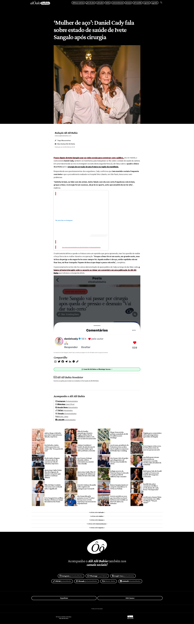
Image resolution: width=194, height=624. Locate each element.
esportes (147, 3)
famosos (128, 3)
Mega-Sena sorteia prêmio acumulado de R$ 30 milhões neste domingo (119, 435)
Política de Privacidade (97, 608)
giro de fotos (90, 3)
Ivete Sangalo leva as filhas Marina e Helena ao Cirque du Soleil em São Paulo (53, 500)
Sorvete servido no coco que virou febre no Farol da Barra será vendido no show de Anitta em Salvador (119, 500)
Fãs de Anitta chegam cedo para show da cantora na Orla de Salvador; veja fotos (52, 461)
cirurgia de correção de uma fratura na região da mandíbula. (93, 167)
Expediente (64, 598)
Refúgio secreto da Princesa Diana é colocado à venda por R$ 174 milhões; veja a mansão (119, 474)
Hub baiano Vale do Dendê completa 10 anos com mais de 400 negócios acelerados (152, 474)
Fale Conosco (130, 598)
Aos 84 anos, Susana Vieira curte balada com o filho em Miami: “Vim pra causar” (152, 500)
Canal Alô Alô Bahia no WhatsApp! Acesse (97, 369)
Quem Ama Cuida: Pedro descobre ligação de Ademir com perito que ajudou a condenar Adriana (53, 474)
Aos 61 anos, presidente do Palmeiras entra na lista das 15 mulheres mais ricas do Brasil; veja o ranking (119, 448)
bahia (108, 3)
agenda (154, 3)
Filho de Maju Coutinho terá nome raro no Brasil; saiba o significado (53, 487)
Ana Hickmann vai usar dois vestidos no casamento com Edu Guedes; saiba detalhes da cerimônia (152, 461)
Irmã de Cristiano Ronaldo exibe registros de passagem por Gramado (86, 487)
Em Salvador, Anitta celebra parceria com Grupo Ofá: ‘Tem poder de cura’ (53, 448)
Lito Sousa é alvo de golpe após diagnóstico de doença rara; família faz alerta (119, 461)
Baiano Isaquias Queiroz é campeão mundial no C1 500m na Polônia (119, 487)
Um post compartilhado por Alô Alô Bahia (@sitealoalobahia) (81, 247)
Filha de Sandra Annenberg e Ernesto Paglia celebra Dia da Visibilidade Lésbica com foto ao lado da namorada (86, 435)
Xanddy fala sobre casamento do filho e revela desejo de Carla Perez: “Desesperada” (151, 486)
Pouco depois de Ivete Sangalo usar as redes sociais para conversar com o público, (89, 158)
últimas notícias (78, 3)
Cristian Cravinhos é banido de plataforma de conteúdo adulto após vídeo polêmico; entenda (86, 448)
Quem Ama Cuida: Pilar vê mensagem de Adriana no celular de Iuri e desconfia (86, 474)
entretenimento (117, 3)
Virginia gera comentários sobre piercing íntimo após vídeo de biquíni (152, 435)
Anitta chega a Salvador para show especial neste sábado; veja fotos (53, 435)
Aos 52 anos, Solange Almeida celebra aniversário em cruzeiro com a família (85, 461)
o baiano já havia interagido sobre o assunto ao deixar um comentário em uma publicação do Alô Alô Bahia (97, 270)
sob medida (137, 3)
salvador (100, 3)
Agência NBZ (130, 617)
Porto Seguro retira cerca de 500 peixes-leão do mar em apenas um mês (152, 448)
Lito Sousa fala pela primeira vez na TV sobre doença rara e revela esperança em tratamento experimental (86, 500)
